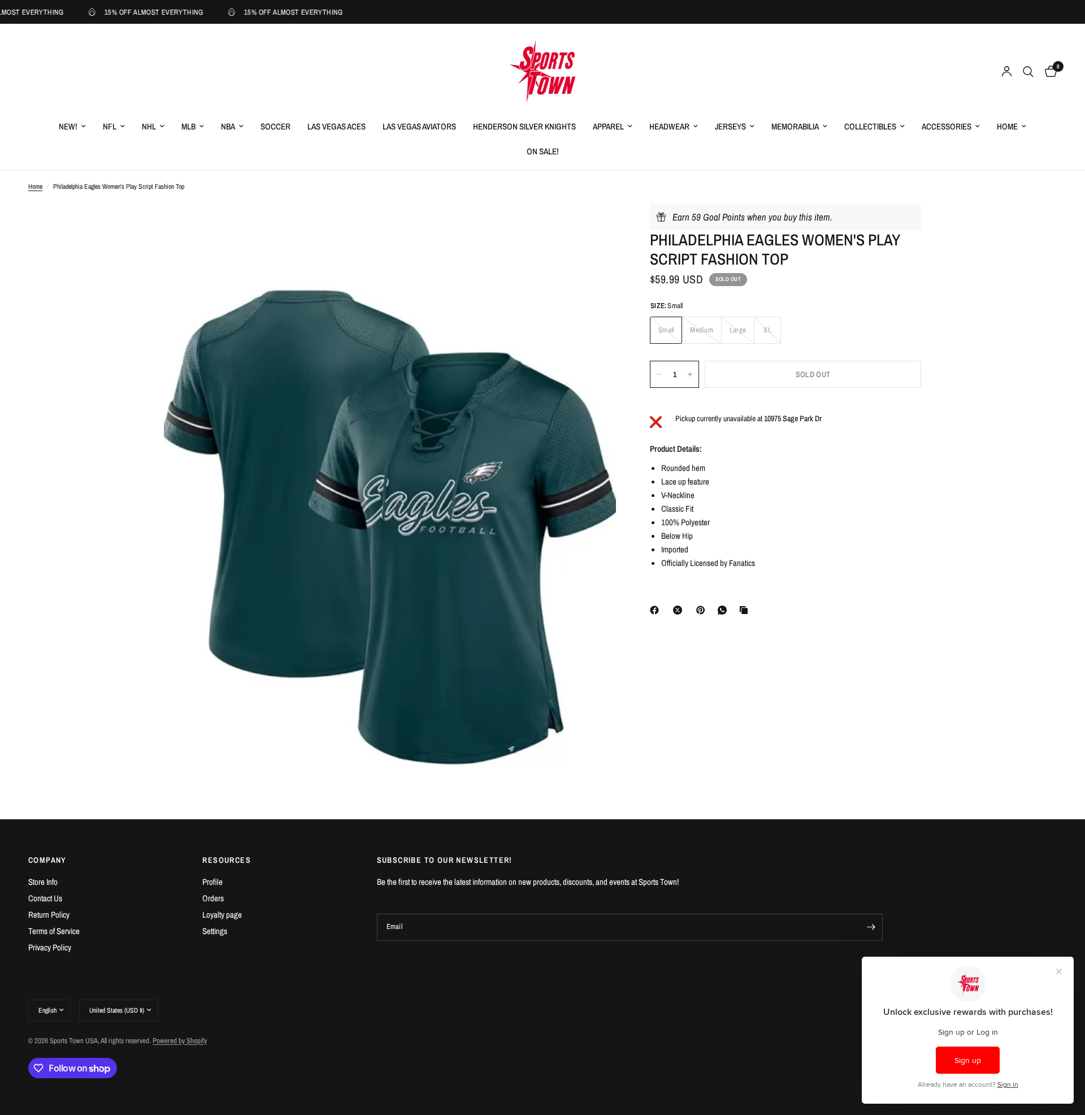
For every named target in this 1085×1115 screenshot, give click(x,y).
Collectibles (870, 126)
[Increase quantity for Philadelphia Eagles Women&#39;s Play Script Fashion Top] (690, 374)
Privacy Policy (49, 947)
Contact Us (45, 898)
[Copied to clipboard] (746, 610)
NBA (228, 126)
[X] (680, 610)
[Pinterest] (703, 610)
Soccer (275, 126)
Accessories (946, 126)
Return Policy (49, 914)
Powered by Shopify (180, 1040)
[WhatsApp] (724, 610)
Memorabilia (795, 126)
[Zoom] (592, 227)
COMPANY (47, 860)
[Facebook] (656, 610)
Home (1007, 126)
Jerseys (730, 126)
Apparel (608, 126)
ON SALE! (543, 151)
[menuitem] (72, 126)
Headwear (669, 126)
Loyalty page (222, 914)
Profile (212, 882)
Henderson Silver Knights (524, 126)
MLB (188, 126)
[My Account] (1006, 71)
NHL (149, 126)
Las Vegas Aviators (419, 126)
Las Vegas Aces (336, 126)
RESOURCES (226, 860)
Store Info (43, 882)
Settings (214, 931)
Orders (213, 898)
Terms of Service (54, 931)
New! (68, 126)
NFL (109, 126)
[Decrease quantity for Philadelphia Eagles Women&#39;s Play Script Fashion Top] (658, 374)
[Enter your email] (871, 927)
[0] (1048, 71)
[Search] (1028, 71)
